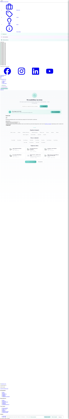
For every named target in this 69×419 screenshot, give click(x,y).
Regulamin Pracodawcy (5, 404)
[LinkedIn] (36, 74)
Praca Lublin (25, 142)
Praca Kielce (31, 140)
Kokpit (3, 392)
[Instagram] (21, 74)
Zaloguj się (2, 76)
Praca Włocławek (49, 140)
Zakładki (3, 394)
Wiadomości (4, 395)
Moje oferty (4, 401)
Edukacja (57, 132)
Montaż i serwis (42, 132)
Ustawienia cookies (5, 412)
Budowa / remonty (13, 132)
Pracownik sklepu (33, 134)
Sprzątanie (44, 134)
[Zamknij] (6, 117)
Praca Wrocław (56, 140)
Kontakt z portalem (5, 408)
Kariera (3, 409)
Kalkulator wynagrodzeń (6, 396)
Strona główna (40, 161)
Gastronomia (39, 134)
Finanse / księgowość (25, 134)
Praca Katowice (31, 142)
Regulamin (3, 410)
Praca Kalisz (37, 142)
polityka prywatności (48, 123)
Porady (17, 24)
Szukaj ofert (44, 106)
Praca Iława (42, 140)
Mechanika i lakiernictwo (26, 132)
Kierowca (47, 132)
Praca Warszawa (25, 140)
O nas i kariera (18, 31)
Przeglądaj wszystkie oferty (30, 161)
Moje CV (3, 393)
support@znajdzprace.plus (4, 388)
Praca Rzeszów (43, 142)
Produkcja (19, 132)
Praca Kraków (19, 140)
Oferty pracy (4, 80)
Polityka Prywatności (5, 411)
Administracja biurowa (35, 132)
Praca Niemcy (37, 140)
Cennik (17, 17)
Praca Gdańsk (13, 140)
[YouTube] (50, 74)
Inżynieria (52, 132)
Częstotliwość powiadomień (10, 122)
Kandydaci (3, 402)
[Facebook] (7, 74)
